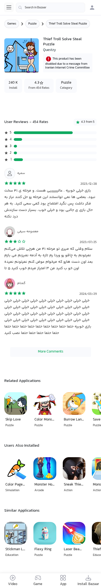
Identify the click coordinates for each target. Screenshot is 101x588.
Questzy (49, 50)
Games (11, 23)
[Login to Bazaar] (92, 7)
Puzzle (32, 23)
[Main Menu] (9, 7)
